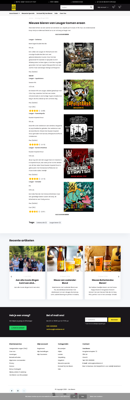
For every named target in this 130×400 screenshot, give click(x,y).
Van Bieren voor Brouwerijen (18, 375)
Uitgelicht (61, 360)
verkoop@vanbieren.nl (55, 329)
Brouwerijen (62, 348)
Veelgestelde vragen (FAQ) (18, 348)
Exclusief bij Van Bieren (65, 366)
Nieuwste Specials (28, 13)
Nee (82, 396)
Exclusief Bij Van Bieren (44, 13)
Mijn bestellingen (42, 351)
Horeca (11, 366)
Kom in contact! (18, 328)
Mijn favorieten (42, 354)
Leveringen (13, 354)
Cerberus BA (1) (42, 223)
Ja (74, 396)
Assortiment (13, 13)
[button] (64, 306)
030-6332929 (51, 326)
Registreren (41, 348)
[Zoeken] (91, 7)
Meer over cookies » (96, 396)
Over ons (12, 351)
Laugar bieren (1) (55, 223)
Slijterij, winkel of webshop (17, 372)
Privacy (11, 363)
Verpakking (61, 357)
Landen (60, 354)
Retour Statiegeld (15, 369)
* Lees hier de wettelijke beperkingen (95, 323)
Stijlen (60, 351)
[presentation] (11, 276)
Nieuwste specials (64, 363)
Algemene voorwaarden (17, 360)
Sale (56, 13)
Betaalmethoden (15, 357)
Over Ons (63, 13)
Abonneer (114, 320)
